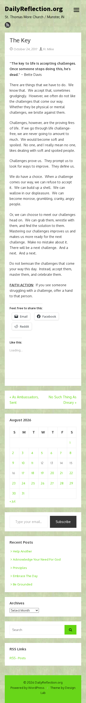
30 (14, 493)
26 (42, 483)
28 (62, 483)
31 (23, 493)
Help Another (22, 551)
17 (23, 473)
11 (32, 463)
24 (23, 483)
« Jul (13, 501)
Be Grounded (22, 584)
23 (14, 483)
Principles (20, 568)
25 (33, 483)
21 (61, 473)
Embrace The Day (25, 576)
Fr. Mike (48, 49)
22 (71, 473)
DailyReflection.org (34, 9)
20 (52, 473)
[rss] (8, 25)
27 (52, 483)
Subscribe (63, 522)
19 (42, 473)
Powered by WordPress (27, 688)
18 (32, 473)
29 (71, 483)
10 (23, 463)
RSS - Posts (18, 658)
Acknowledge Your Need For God (37, 559)
